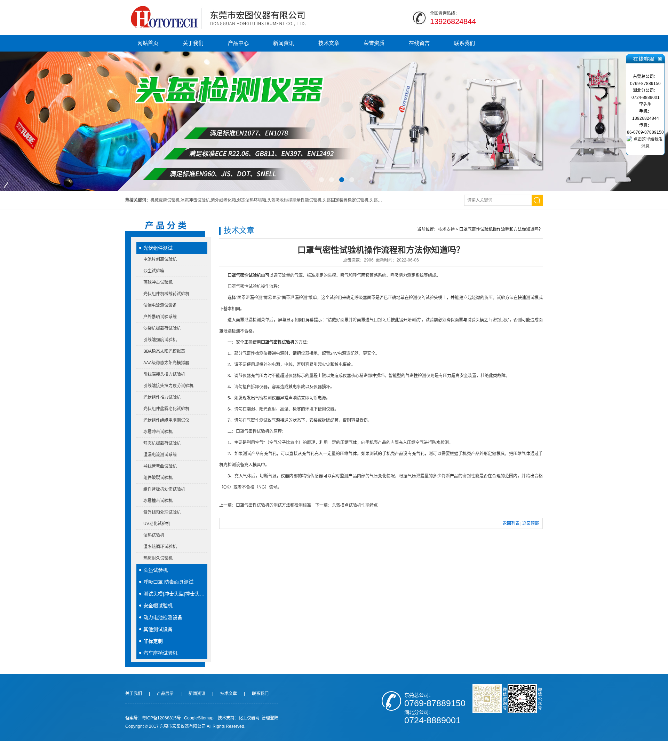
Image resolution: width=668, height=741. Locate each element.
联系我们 (464, 43)
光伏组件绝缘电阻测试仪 (166, 420)
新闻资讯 (283, 43)
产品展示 (165, 693)
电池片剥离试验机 (160, 259)
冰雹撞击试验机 (158, 500)
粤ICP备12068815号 (161, 718)
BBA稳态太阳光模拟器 (164, 351)
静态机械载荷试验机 (162, 443)
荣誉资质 (374, 43)
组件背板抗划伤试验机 (164, 489)
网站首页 (147, 43)
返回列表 (511, 523)
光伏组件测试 (158, 248)
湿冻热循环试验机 (160, 546)
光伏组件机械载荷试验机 (166, 293)
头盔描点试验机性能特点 (355, 505)
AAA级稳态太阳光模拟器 (166, 362)
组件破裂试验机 (158, 477)
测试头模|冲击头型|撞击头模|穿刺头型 (175, 593)
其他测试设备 (158, 629)
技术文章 (328, 43)
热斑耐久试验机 (158, 558)
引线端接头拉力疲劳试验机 (168, 385)
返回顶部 (530, 523)
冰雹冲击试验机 (158, 431)
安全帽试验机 (158, 605)
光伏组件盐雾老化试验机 (166, 408)
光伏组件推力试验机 (162, 397)
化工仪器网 (249, 718)
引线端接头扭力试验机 (164, 374)
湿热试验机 (153, 535)
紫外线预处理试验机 (162, 512)
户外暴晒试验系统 (160, 316)
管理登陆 (270, 718)
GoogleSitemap (199, 718)
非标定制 (153, 641)
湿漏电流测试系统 (160, 454)
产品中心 (238, 43)
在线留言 (419, 43)
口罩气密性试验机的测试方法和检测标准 (273, 505)
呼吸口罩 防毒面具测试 (168, 582)
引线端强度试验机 (160, 339)
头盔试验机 (155, 570)
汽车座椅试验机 (160, 653)
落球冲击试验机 (158, 282)
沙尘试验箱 (153, 270)
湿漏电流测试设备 (160, 305)
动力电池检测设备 (162, 617)
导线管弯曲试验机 (160, 466)
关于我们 (193, 43)
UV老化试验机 (156, 523)
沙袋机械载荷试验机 (162, 328)
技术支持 (446, 229)
